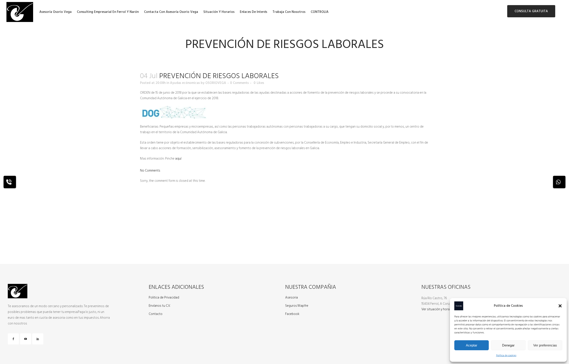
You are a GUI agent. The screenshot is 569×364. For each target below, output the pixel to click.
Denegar (508, 345)
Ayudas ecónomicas (185, 83)
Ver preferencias (545, 345)
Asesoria (291, 297)
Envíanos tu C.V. (159, 306)
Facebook (292, 314)
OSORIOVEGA (215, 83)
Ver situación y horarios (438, 309)
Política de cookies (506, 355)
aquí (177, 158)
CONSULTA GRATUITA (531, 11)
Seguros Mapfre (296, 306)
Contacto (155, 314)
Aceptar (471, 345)
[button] (560, 306)
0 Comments (239, 83)
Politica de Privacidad (164, 297)
